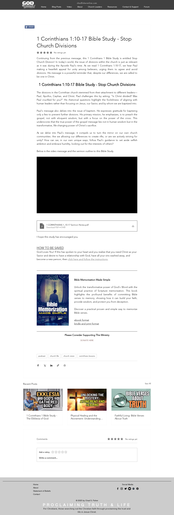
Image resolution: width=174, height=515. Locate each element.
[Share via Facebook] (38, 365)
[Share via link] (58, 365)
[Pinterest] (137, 488)
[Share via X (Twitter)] (44, 365)
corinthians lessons (87, 356)
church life (54, 356)
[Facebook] (117, 488)
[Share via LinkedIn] (51, 365)
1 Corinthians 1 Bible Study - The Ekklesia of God (42, 417)
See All (148, 383)
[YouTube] (129, 488)
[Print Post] (64, 365)
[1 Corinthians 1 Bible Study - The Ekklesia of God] (43, 400)
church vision (68, 356)
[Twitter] (125, 488)
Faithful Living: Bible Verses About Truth (129, 417)
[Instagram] (121, 488)
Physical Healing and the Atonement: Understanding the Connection (85, 417)
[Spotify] (133, 488)
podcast (41, 356)
